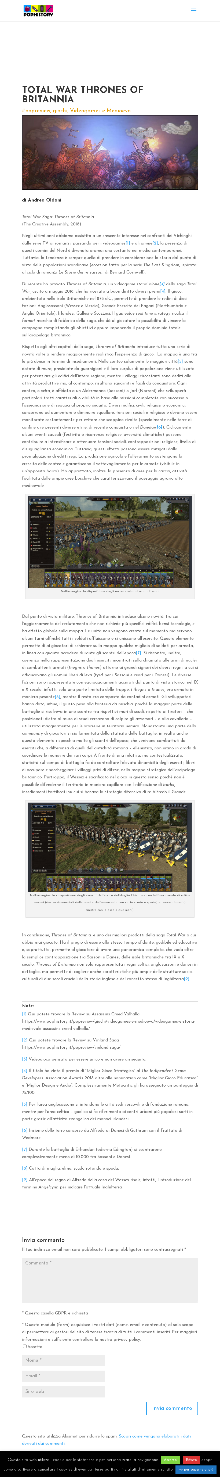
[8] (57, 697)
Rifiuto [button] (191, 1460)
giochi (60, 111)
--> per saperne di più (196, 1469)
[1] (128, 243)
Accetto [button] (170, 1460)
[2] (155, 243)
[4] (163, 291)
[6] (25, 1131)
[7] (138, 653)
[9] (186, 979)
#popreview (36, 111)
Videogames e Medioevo (100, 111)
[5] (180, 362)
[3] (24, 1059)
